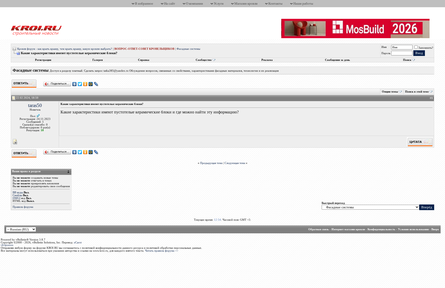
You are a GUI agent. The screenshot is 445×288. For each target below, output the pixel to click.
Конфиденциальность (381, 229)
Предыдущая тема (211, 163)
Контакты (275, 3)
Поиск (407, 60)
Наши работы (303, 3)
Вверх (435, 229)
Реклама (267, 60)
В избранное (144, 3)
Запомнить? (425, 47)
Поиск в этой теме (417, 91)
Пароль (385, 53)
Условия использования (413, 229)
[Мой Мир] (90, 84)
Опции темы (390, 91)
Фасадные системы (188, 48)
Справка (143, 60)
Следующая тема (235, 163)
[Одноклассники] (85, 84)
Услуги (219, 3)
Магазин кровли (246, 3)
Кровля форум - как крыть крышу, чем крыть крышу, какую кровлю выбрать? (64, 48)
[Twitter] (80, 84)
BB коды (18, 192)
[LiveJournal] (96, 84)
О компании (194, 3)
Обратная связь (318, 229)
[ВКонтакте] (74, 84)
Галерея (97, 60)
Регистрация (43, 60)
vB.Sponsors (7, 245)
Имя (384, 47)
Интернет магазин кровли (348, 229)
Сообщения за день (337, 60)
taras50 (35, 105)
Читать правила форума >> (161, 250)
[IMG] (16, 198)
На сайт (169, 3)
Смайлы (17, 195)
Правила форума (23, 206)
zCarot (78, 242)
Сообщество (204, 60)
